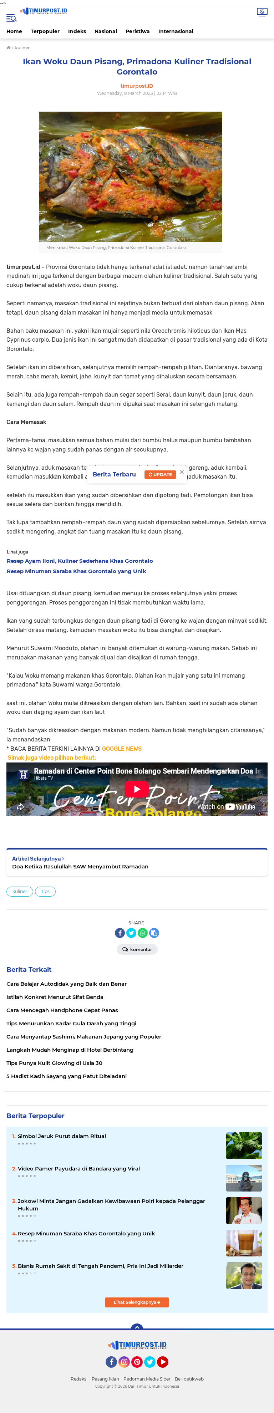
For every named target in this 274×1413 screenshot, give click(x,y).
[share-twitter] (131, 933)
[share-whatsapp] (143, 933)
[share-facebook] (120, 933)
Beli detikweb (189, 1379)
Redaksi (79, 1379)
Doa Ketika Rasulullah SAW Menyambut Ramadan (80, 866)
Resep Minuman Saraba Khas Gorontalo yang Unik (86, 1233)
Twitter (153, 1371)
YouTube (167, 1371)
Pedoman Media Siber (147, 1379)
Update (162, 474)
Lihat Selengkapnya (135, 1302)
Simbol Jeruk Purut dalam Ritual (62, 1136)
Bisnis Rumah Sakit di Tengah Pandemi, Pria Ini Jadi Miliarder (100, 1265)
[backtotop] (137, 1329)
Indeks (77, 31)
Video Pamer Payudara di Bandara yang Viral (79, 1168)
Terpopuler (45, 31)
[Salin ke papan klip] (154, 933)
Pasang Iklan (105, 1379)
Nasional (106, 31)
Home (14, 31)
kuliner (19, 891)
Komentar (140, 949)
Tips (45, 891)
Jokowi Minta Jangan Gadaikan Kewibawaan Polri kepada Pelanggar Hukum (111, 1205)
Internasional (175, 31)
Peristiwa (138, 31)
